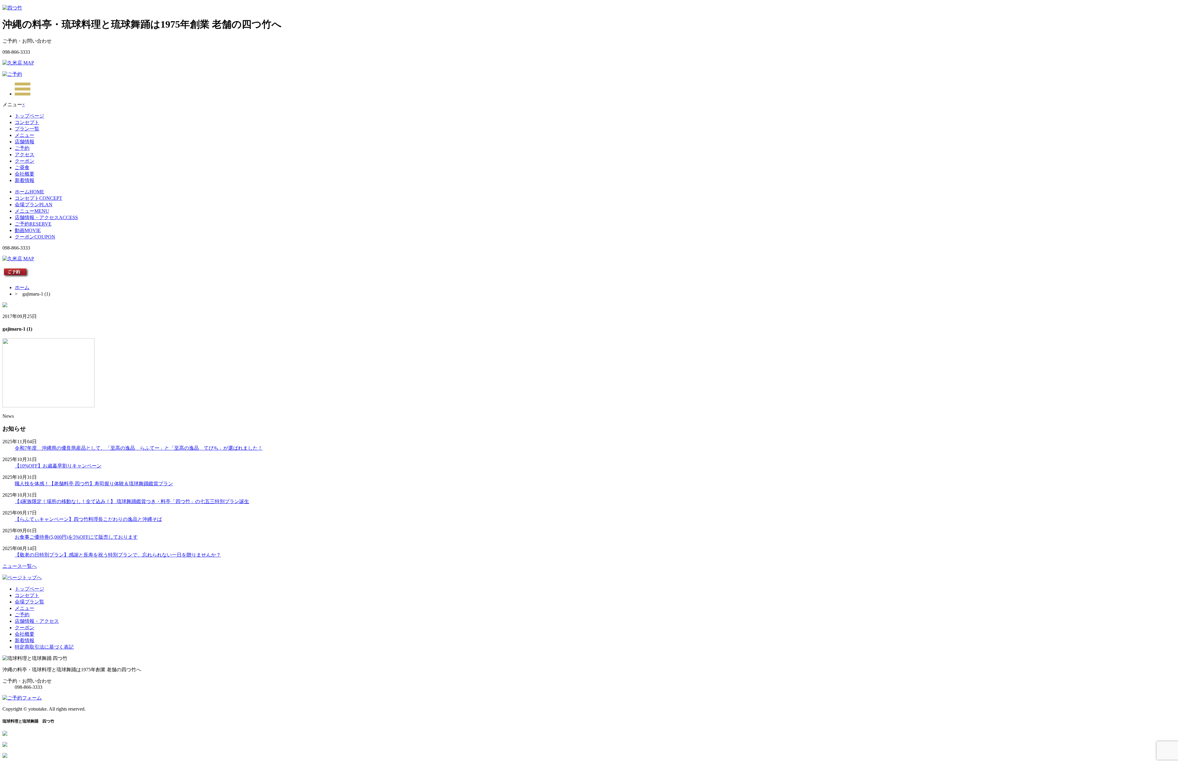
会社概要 (24, 173)
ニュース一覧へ (19, 566)
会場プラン (33, 204)
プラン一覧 (27, 128)
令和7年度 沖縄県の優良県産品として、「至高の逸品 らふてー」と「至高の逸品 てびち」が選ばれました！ (139, 448)
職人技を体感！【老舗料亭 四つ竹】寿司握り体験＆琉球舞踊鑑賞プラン (94, 483)
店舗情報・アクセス (46, 217)
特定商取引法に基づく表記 (44, 647)
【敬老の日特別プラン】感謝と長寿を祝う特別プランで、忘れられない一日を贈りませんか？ (118, 554)
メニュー (24, 135)
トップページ (29, 115)
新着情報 (24, 180)
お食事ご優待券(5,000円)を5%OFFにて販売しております (76, 537)
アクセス (24, 154)
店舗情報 (24, 141)
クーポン (24, 161)
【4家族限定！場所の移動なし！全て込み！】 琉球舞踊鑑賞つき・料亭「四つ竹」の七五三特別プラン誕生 (132, 501)
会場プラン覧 (29, 601)
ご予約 (22, 148)
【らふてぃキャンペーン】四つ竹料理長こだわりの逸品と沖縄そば (88, 519)
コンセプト (27, 122)
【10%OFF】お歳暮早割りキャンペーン (58, 465)
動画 (28, 230)
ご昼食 (22, 167)
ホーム (29, 191)
